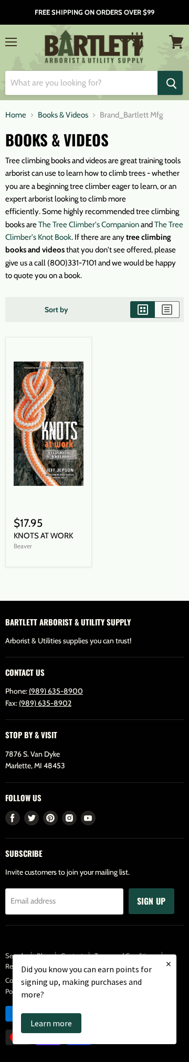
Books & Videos (63, 115)
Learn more (51, 1023)
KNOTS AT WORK (43, 535)
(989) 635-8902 (45, 703)
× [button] (168, 963)
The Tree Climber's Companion (88, 224)
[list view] (167, 309)
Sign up (151, 901)
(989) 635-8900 (56, 691)
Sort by (56, 309)
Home (15, 115)
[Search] (170, 83)
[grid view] (142, 309)
